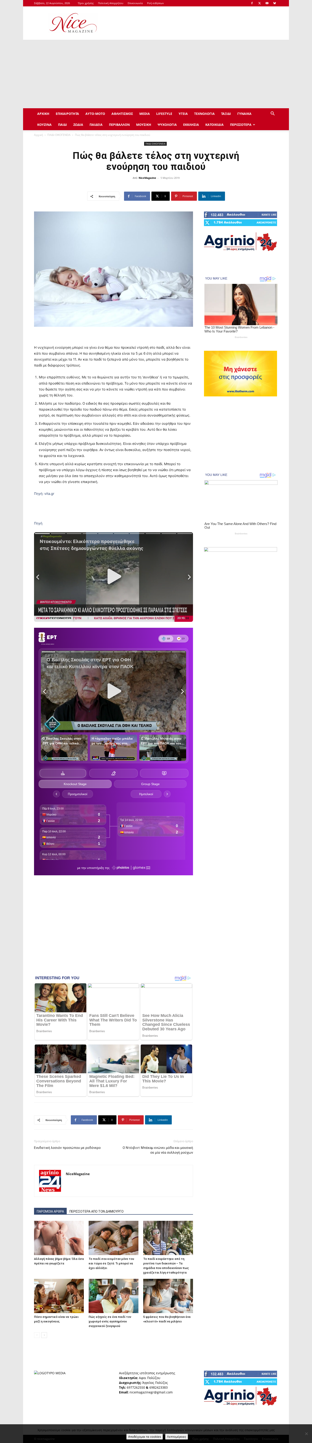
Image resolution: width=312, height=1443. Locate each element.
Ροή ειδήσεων (155, 3)
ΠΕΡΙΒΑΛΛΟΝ (119, 124)
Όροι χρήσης (86, 3)
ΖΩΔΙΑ (78, 124)
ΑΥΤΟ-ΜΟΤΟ (95, 113)
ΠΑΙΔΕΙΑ (96, 124)
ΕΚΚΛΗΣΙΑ (191, 124)
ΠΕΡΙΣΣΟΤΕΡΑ (240, 124)
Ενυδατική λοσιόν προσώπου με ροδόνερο (67, 1148)
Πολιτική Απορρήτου (110, 3)
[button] (272, 114)
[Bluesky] (274, 3)
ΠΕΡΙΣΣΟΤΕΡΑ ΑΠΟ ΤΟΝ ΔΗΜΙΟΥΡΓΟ (96, 1211)
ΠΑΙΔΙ (62, 124)
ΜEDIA (144, 113)
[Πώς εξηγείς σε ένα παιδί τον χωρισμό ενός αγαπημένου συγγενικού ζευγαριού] (113, 1296)
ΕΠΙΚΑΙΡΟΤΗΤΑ (67, 113)
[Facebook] (252, 3)
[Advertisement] (195, 23)
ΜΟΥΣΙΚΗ (143, 124)
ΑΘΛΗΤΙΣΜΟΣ (122, 113)
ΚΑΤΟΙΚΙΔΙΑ (214, 124)
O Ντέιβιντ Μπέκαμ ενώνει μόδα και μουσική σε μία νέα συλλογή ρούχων (158, 1150)
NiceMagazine (147, 177)
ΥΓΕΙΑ (183, 113)
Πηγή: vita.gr (44, 493)
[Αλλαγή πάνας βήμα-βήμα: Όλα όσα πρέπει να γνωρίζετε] (59, 1238)
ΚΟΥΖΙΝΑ (44, 124)
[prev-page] (37, 1335)
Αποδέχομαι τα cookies (144, 1436)
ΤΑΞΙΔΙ (226, 113)
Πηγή (38, 523)
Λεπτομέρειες (176, 1436)
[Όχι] (306, 1433)
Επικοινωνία (135, 3)
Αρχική (38, 135)
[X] (259, 3)
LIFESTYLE (164, 113)
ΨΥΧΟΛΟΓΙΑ (167, 124)
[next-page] (44, 1335)
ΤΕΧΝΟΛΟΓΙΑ (204, 113)
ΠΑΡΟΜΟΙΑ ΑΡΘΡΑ (50, 1211)
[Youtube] (267, 3)
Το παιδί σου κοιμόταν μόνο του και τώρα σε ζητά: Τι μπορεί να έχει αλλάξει (111, 1263)
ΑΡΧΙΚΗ (43, 113)
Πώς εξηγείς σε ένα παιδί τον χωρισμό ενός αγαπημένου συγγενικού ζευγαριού (110, 1321)
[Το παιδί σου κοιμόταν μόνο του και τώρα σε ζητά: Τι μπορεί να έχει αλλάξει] (113, 1238)
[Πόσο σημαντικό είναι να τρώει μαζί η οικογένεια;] (59, 1296)
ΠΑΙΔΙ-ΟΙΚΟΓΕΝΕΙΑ (59, 135)
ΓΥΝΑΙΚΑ (244, 113)
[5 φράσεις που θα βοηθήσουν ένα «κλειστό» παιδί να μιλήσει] (168, 1296)
